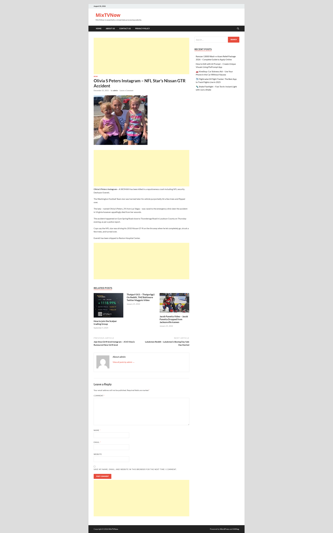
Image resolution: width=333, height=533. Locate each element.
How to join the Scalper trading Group (105, 322)
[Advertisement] (141, 56)
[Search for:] (216, 40)
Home (98, 28)
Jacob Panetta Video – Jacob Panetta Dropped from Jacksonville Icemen (174, 319)
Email (97, 442)
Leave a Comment (126, 90)
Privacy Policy (142, 28)
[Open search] (238, 29)
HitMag (236, 529)
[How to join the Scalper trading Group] (108, 306)
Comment (99, 396)
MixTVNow (108, 15)
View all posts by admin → (124, 362)
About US (110, 28)
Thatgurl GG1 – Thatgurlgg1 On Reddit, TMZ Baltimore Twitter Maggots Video (141, 297)
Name (97, 430)
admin (115, 90)
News (96, 76)
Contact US (125, 28)
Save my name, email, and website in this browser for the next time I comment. (135, 469)
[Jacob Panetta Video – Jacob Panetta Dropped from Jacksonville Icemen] (174, 303)
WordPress (224, 529)
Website (98, 454)
